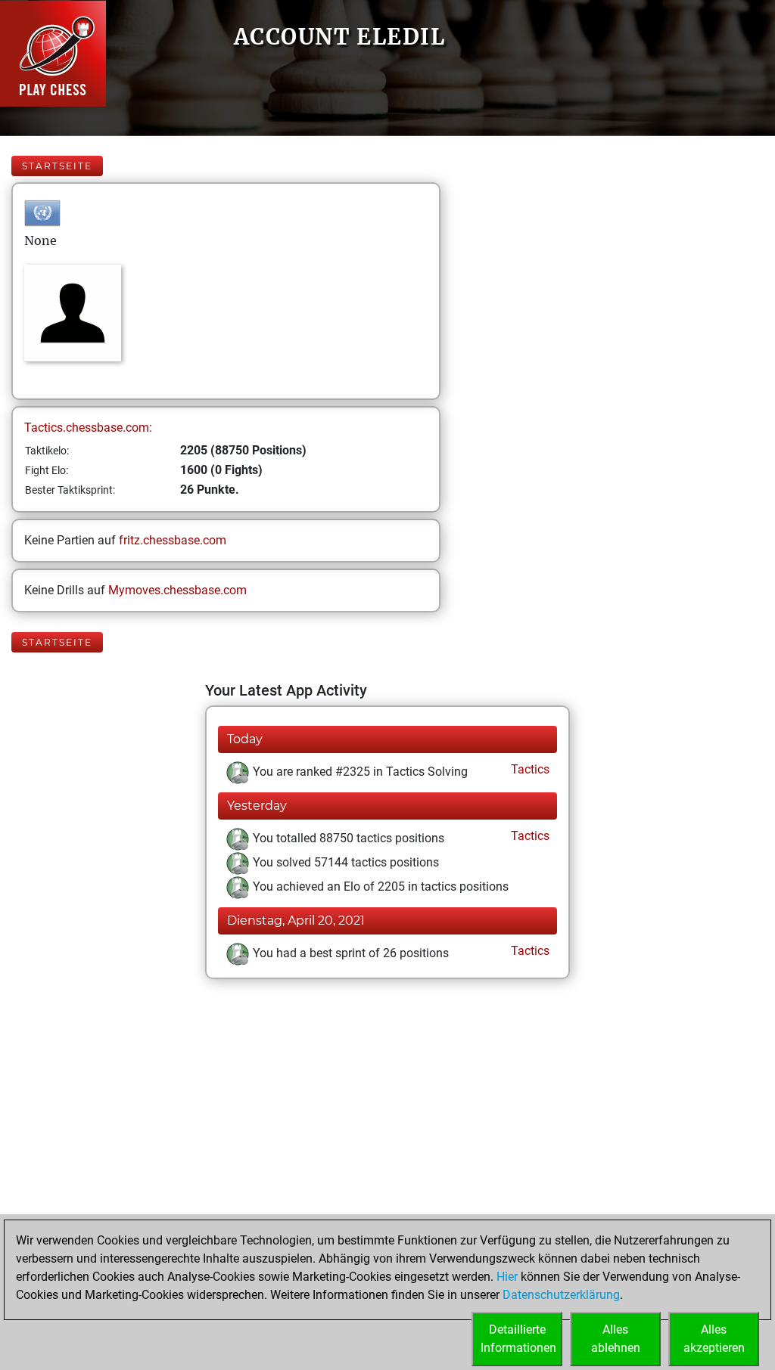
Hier (507, 1276)
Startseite (57, 166)
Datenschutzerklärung (561, 1295)
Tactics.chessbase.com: (88, 427)
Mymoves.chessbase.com (177, 590)
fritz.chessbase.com (172, 540)
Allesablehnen (615, 1338)
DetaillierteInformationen (518, 1338)
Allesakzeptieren (714, 1338)
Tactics (528, 769)
